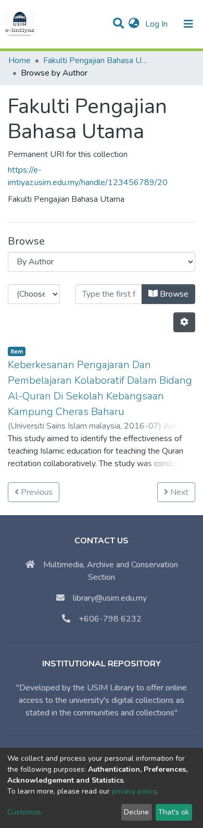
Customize (24, 812)
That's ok (173, 812)
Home (19, 60)
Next (178, 492)
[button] (134, 24)
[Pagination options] (184, 322)
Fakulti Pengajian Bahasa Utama (95, 60)
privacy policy (134, 791)
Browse (173, 294)
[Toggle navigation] (188, 24)
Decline (136, 812)
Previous (36, 492)
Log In (157, 24)
